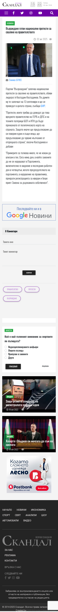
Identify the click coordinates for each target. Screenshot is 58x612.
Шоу (44, 515)
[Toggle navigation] (6, 13)
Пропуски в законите (18, 354)
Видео (27, 520)
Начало (7, 509)
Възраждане (12, 298)
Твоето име (8, 242)
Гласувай (13, 366)
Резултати (45, 366)
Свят (18, 515)
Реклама (10, 555)
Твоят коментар (10, 251)
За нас (9, 550)
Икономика (38, 509)
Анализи (31, 515)
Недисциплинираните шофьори (23, 347)
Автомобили (10, 520)
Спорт (6, 515)
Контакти (11, 560)
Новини (21, 509)
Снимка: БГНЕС (15, 80)
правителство (12, 289)
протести (32, 289)
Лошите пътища (15, 350)
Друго (11, 357)
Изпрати (29, 273)
